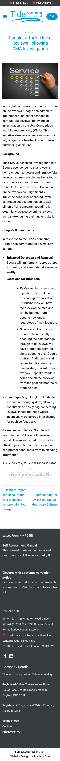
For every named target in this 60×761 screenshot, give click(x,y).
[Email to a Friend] (33, 475)
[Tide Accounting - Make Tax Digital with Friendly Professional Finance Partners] (26, 16)
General (30, 32)
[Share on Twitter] (26, 475)
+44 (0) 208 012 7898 (20, 624)
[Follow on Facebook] (5, 656)
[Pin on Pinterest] (40, 475)
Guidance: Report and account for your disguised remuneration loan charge (14, 499)
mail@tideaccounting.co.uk (23, 629)
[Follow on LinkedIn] (11, 656)
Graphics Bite (41, 756)
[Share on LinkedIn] (47, 475)
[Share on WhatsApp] (12, 475)
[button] (4, 16)
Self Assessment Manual (19, 545)
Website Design (19, 756)
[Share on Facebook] (19, 475)
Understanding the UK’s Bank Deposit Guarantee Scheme (45, 499)
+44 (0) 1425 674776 (20, 618)
